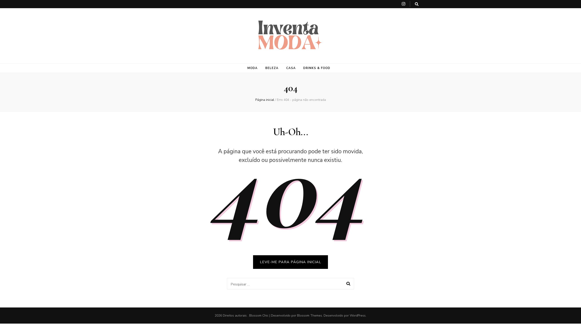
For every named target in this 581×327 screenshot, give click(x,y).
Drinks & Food (316, 68)
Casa (291, 68)
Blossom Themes (309, 315)
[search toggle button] (417, 4)
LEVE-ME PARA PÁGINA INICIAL (290, 262)
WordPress (358, 315)
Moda (252, 68)
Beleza (271, 68)
